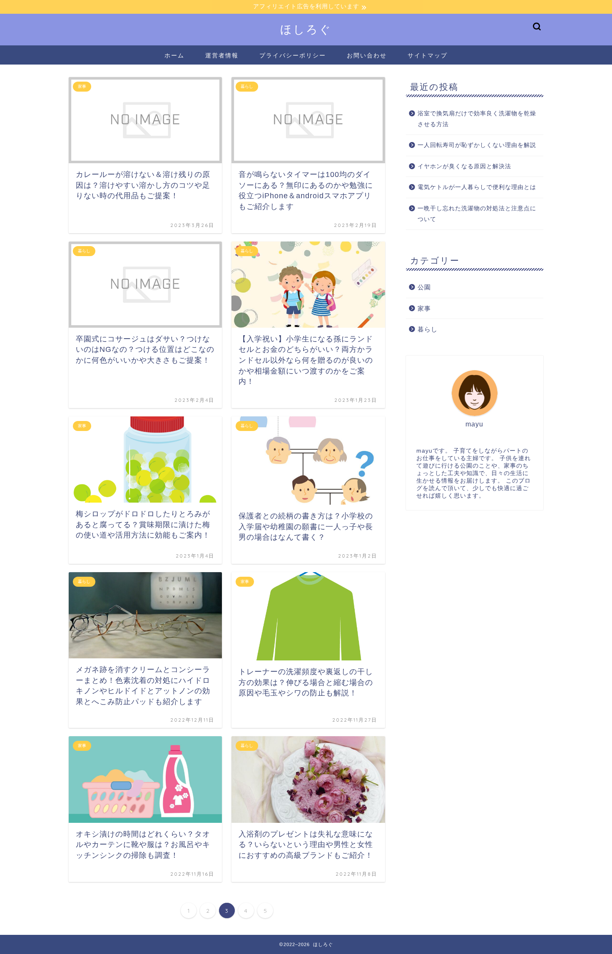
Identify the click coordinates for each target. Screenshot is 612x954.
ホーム (174, 55)
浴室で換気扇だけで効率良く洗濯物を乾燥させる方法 (477, 118)
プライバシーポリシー (292, 55)
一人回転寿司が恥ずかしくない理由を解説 (477, 145)
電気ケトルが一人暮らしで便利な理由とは (477, 187)
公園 (424, 287)
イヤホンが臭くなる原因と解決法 (464, 166)
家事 (424, 308)
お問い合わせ (367, 55)
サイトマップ (428, 55)
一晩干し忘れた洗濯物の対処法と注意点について (477, 213)
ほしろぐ (306, 29)
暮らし (428, 329)
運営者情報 (222, 55)
